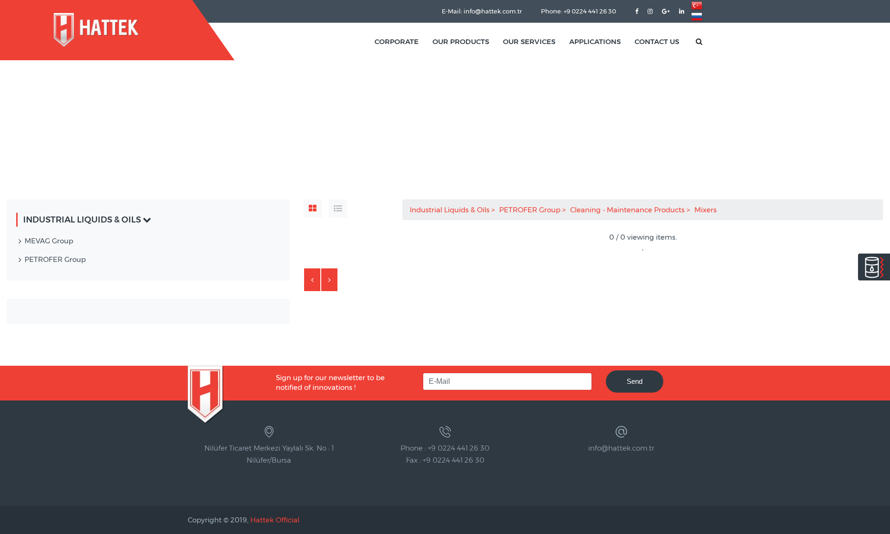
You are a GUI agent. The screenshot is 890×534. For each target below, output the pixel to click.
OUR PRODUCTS (460, 41)
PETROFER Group (530, 209)
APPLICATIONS (595, 41)
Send (634, 381)
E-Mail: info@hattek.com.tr (482, 11)
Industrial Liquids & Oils (450, 209)
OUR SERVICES (529, 41)
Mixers (706, 209)
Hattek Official (274, 519)
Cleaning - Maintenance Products (628, 209)
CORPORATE (397, 41)
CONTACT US (657, 41)
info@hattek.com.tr (621, 448)
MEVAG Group (49, 240)
